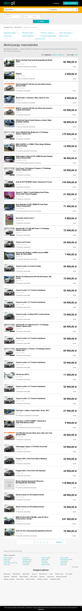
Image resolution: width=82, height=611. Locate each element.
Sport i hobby (19, 579)
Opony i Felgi (7, 36)
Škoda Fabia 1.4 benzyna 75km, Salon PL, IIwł (32, 98)
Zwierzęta (6, 576)
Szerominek (45, 557)
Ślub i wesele (33, 576)
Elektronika (14, 576)
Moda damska (16, 574)
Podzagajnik (26, 559)
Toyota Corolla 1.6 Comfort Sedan (28, 266)
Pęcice (43, 561)
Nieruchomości (43, 574)
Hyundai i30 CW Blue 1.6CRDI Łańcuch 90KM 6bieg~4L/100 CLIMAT (32, 253)
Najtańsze (54, 55)
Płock (5, 561)
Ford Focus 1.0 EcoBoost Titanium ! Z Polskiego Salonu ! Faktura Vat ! (33, 169)
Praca (51, 574)
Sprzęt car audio (64, 36)
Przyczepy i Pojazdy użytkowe (49, 36)
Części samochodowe (65, 33)
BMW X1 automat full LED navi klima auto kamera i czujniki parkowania (34, 109)
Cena (26, 16)
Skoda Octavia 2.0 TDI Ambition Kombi (30, 495)
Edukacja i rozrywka (9, 579)
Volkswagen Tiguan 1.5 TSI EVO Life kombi (31, 447)
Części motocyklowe (28, 36)
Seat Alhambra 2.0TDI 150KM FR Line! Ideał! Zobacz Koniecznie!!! (32, 205)
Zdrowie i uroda (59, 574)
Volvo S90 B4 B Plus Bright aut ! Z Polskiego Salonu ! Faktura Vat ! (32, 133)
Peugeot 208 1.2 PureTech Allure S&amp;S (31, 459)
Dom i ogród (69, 574)
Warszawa (6, 557)
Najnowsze (48, 55)
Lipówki (24, 564)
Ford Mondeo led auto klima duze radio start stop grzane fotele (34, 434)
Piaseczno (63, 557)
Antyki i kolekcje (24, 576)
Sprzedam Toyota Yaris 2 (25, 218)
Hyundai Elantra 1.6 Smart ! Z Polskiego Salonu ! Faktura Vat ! (33, 349)
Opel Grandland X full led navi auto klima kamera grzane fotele (33, 85)
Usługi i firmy (50, 576)
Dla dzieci (34, 574)
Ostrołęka (62, 561)
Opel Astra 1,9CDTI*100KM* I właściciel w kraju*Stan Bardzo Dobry (31, 422)
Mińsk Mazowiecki (65, 559)
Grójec (5, 564)
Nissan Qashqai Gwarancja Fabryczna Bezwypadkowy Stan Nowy (29, 482)
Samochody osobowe (10, 33)
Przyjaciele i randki (55, 579)
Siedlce (62, 564)
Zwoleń (43, 562)
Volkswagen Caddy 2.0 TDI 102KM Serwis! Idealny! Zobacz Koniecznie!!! (34, 157)
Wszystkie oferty (8, 27)
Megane (19, 74)
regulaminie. (41, 609)
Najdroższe (61, 55)
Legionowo (44, 564)
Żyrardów (25, 562)
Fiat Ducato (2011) (22, 374)
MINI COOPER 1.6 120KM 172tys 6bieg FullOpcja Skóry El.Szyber (33, 145)
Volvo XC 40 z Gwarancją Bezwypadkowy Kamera (34, 531)
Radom (5, 559)
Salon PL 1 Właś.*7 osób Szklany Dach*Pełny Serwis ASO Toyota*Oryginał (32, 193)
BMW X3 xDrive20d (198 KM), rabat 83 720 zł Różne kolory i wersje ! (32, 518)
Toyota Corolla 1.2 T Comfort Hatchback (30, 290)
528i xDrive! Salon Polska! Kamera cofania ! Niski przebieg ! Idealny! (33, 121)
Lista (72, 55)
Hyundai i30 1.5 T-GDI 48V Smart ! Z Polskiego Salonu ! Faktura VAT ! (32, 229)
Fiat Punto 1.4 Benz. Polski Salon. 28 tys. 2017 (32, 410)
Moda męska (26, 574)
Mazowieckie (18, 27)
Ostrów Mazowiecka (9, 562)
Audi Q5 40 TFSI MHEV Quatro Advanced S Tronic (34, 182)
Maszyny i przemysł (61, 576)
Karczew (44, 559)
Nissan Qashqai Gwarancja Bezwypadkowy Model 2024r (34, 61)
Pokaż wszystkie (40, 39)
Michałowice (26, 561)
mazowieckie (11, 555)
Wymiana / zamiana (42, 579)
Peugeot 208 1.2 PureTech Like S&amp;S (31, 471)
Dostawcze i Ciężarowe (47, 33)
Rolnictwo (42, 576)
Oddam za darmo (30, 579)
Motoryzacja (7, 574)
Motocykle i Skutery (27, 33)
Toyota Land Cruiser (23, 242)
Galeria (76, 55)
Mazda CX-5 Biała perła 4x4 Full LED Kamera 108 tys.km (33, 277)
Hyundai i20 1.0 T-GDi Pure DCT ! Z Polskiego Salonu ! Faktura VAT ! (32, 325)
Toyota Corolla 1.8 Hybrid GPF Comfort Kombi (32, 314)
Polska (5, 555)
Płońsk (24, 557)
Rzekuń (62, 562)
